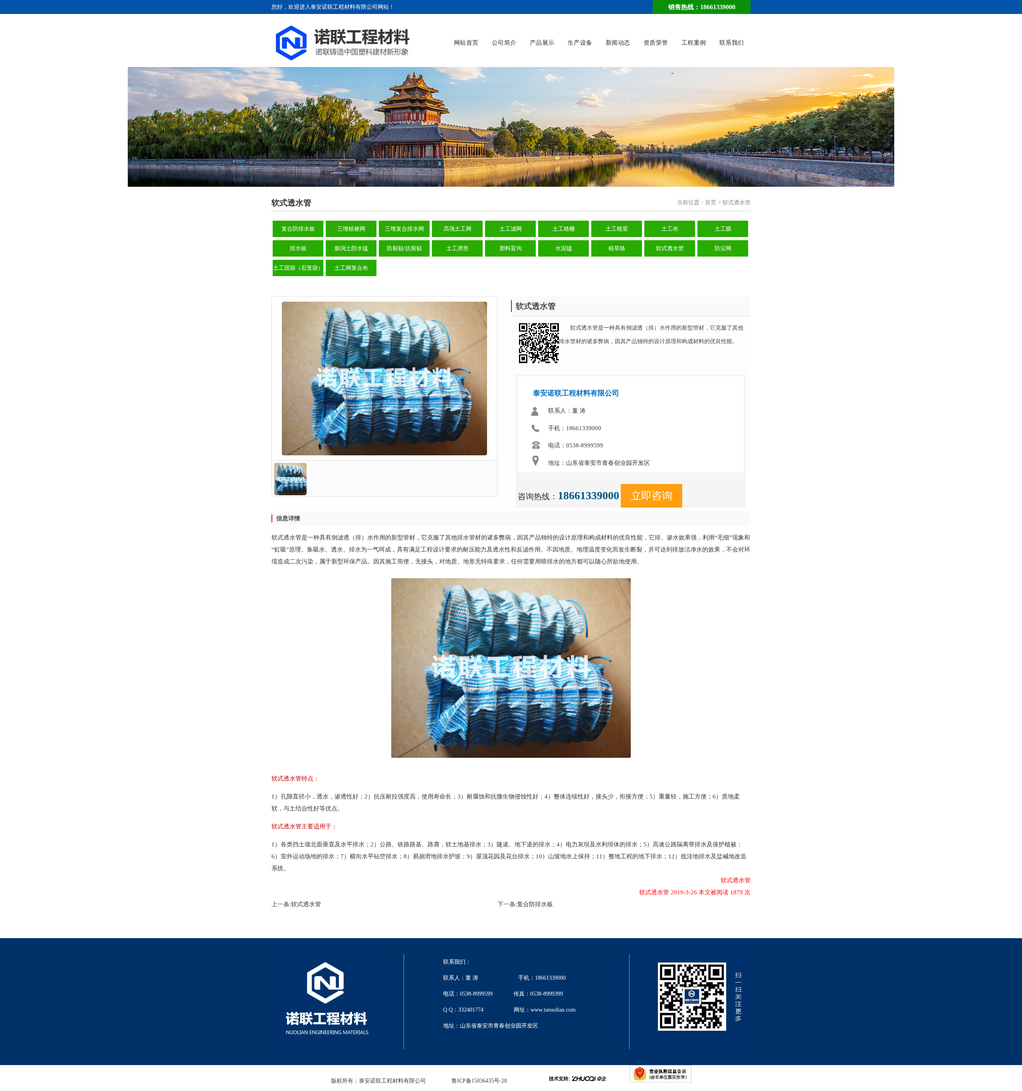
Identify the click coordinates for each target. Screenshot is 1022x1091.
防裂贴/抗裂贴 (404, 248)
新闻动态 (618, 43)
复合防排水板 (298, 229)
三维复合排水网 (404, 229)
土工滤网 (510, 229)
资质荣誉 (656, 43)
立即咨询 (651, 496)
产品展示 (542, 43)
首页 (710, 203)
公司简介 (504, 43)
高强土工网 (457, 229)
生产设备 (580, 43)
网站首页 (466, 43)
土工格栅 (564, 229)
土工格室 (617, 229)
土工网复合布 (351, 268)
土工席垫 (457, 248)
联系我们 (731, 43)
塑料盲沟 (510, 248)
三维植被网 (351, 229)
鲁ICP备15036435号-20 (479, 1081)
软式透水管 (670, 248)
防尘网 (723, 248)
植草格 (616, 248)
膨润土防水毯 (351, 248)
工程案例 (693, 43)
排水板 (298, 248)
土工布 (670, 229)
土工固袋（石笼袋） (298, 268)
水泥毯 (563, 248)
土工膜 (723, 229)
